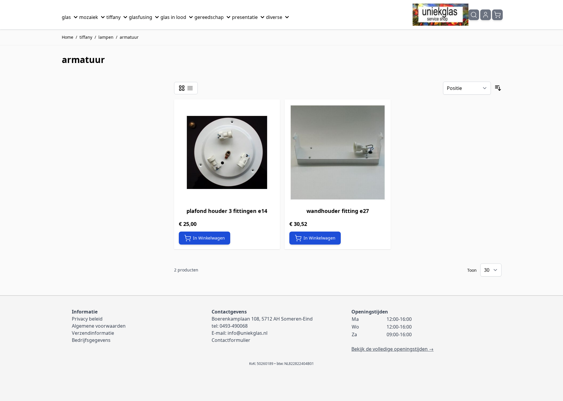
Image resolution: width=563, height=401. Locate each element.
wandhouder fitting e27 (337, 210)
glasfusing (140, 17)
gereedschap (209, 17)
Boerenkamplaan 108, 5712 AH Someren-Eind (262, 319)
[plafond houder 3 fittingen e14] (227, 152)
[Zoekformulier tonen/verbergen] (473, 14)
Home (67, 37)
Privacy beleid (87, 319)
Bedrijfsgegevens (91, 340)
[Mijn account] (485, 14)
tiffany (113, 17)
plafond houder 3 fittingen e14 (226, 210)
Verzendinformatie (93, 333)
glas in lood (173, 17)
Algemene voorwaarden (99, 326)
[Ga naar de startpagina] (440, 15)
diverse (274, 17)
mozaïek (88, 17)
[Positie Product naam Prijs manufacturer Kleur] (467, 88)
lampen (105, 37)
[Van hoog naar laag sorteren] (498, 88)
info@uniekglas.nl (247, 333)
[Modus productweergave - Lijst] (190, 88)
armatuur (129, 37)
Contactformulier (231, 340)
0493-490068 (234, 326)
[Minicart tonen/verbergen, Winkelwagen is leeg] (497, 14)
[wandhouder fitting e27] (337, 152)
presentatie (245, 17)
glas (66, 17)
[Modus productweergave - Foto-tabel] (181, 88)
